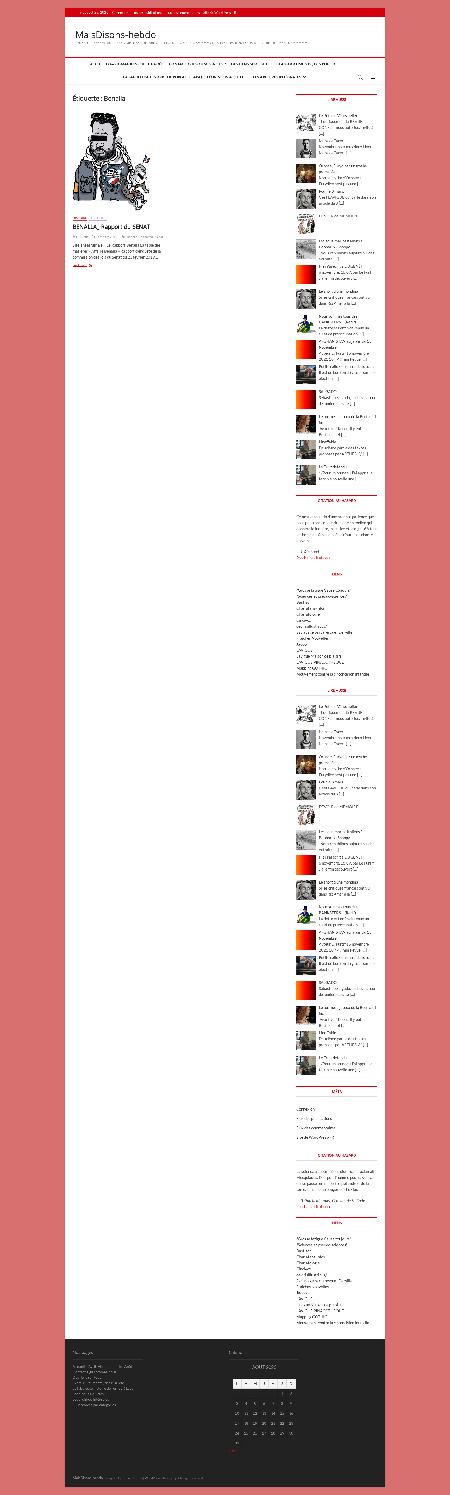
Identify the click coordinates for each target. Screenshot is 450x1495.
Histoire (80, 218)
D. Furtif (82, 237)
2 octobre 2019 (106, 237)
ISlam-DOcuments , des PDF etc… (307, 64)
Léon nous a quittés (227, 77)
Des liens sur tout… (250, 64)
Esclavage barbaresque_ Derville (324, 632)
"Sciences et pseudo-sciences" (322, 596)
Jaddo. (301, 644)
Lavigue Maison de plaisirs (319, 656)
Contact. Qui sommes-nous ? (197, 64)
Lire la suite (86, 265)
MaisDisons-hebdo (115, 34)
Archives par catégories (97, 1404)
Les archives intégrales (277, 77)
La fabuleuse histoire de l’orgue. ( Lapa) (162, 77)
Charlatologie (308, 614)
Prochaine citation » (313, 557)
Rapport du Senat (151, 237)
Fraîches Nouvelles (312, 638)
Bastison (303, 602)
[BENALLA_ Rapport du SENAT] (124, 161)
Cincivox (303, 620)
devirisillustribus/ (311, 626)
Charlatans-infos (310, 608)
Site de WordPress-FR (219, 12)
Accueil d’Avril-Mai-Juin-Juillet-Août (127, 64)
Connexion (120, 12)
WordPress (152, 1478)
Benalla (132, 237)
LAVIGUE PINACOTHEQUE (320, 662)
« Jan (233, 1451)
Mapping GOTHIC (311, 668)
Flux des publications (147, 12)
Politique (98, 218)
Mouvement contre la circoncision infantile (332, 674)
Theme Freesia (133, 1478)
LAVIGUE (304, 650)
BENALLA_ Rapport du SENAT (111, 226)
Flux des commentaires (183, 12)
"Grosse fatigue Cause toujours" (323, 590)
